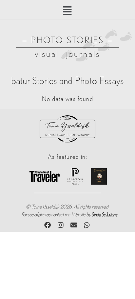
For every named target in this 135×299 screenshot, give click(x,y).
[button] (68, 11)
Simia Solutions (104, 214)
